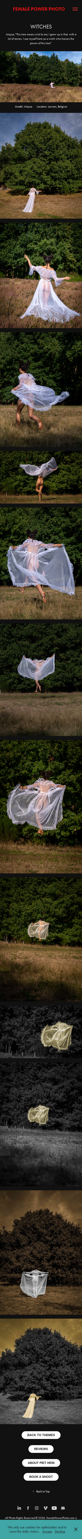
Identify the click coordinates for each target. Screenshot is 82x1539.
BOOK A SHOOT (41, 1476)
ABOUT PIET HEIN (41, 1463)
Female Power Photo (41, 9)
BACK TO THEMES (41, 1435)
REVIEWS (41, 1449)
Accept (47, 1531)
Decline (60, 1531)
